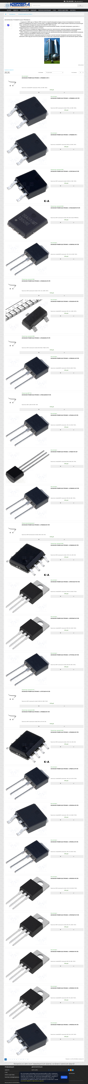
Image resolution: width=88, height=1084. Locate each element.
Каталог (9, 10)
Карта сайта (35, 1070)
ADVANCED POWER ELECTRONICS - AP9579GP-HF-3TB (64, 878)
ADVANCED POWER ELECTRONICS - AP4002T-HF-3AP (64, 451)
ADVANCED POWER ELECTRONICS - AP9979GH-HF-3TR (64, 1024)
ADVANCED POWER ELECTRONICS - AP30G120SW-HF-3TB (36, 394)
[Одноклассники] (71, 1070)
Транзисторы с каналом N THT (28, 689)
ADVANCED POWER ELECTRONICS (25, 14)
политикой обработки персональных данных (32, 1081)
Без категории (25, 76)
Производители (24, 10)
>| (27, 1059)
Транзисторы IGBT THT (26, 393)
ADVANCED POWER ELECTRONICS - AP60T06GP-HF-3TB (65, 618)
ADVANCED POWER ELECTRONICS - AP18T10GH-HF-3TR (65, 171)
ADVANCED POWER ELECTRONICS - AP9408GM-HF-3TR (36, 711)
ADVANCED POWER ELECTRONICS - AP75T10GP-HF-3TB (36, 691)
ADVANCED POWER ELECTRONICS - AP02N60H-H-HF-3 (35, 77)
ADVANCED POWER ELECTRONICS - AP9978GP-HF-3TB (64, 988)
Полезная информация (44, 10)
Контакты (72, 10)
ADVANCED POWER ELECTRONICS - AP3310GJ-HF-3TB (64, 415)
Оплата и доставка (63, 10)
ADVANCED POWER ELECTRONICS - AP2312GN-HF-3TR (64, 301)
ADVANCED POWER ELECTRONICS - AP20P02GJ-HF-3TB (65, 244)
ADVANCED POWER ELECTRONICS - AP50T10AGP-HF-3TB (65, 581)
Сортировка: (40, 72)
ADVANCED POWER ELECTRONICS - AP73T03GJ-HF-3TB (65, 654)
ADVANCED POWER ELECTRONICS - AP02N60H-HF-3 (64, 134)
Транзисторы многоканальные (28, 523)
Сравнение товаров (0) (8, 69)
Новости (15, 10)
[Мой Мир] (73, 1070)
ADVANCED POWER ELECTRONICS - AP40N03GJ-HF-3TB (65, 488)
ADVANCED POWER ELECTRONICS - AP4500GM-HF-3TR (36, 524)
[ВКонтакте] (69, 1070)
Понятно (64, 1077)
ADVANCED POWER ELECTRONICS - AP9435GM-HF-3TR (65, 732)
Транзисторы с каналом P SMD (28, 279)
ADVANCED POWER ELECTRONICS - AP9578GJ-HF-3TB (64, 841)
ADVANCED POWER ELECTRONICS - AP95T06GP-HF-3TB (65, 915)
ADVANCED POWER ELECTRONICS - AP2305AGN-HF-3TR (36, 281)
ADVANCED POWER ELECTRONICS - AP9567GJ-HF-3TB (64, 768)
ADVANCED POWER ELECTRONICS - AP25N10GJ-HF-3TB (65, 358)
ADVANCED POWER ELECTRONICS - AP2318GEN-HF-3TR (36, 338)
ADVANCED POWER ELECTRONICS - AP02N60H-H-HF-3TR (65, 98)
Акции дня (33, 10)
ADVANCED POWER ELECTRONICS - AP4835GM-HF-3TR (65, 545)
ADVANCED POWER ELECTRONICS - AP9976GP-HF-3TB (64, 951)
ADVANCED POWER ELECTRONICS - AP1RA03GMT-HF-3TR (65, 207)
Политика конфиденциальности (13, 1077)
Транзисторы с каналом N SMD (57, 169)
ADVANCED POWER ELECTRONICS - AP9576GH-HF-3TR (64, 805)
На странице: (74, 72)
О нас (54, 10)
